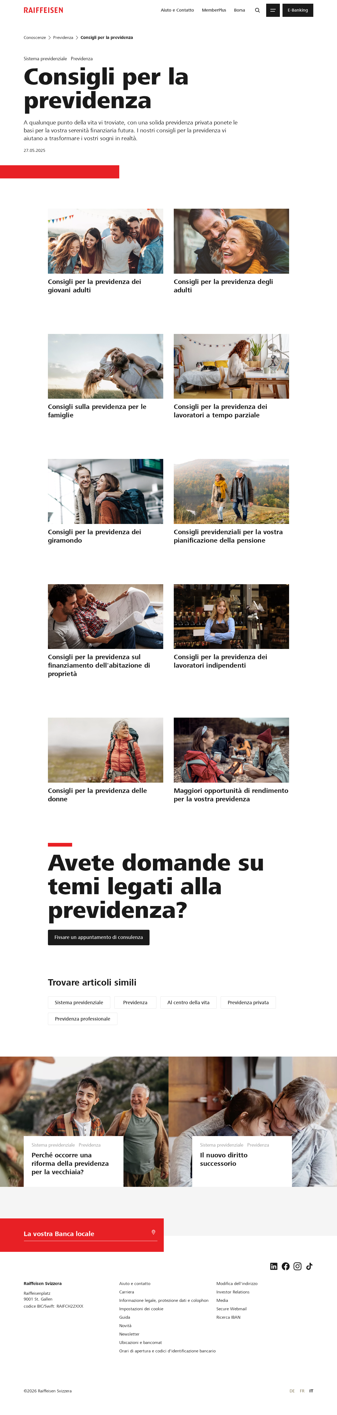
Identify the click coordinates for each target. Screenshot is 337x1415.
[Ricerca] (257, 10)
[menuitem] (177, 10)
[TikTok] (309, 1266)
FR (302, 1390)
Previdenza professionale (82, 1019)
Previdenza (135, 1002)
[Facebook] (286, 1266)
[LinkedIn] (274, 1266)
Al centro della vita (188, 1002)
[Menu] (273, 10)
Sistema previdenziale (79, 1002)
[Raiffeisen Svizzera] (43, 10)
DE (292, 1390)
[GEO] (153, 1232)
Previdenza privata (248, 1002)
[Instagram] (297, 1266)
